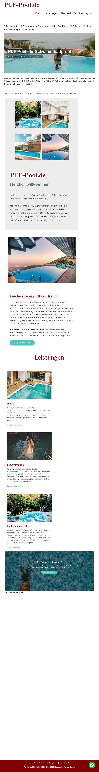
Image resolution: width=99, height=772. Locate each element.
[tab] (14, 93)
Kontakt (70, 763)
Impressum (54, 763)
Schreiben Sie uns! (14, 592)
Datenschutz (63, 763)
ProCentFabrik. (14, 93)
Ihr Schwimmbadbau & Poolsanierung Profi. (52, 93)
